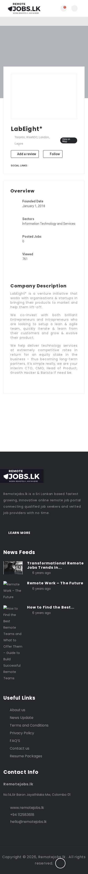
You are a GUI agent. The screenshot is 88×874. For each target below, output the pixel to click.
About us (17, 710)
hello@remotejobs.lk (28, 821)
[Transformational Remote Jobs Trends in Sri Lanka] (13, 567)
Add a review (26, 154)
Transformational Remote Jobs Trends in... (55, 565)
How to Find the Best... (50, 607)
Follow (54, 154)
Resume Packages (26, 756)
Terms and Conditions (29, 725)
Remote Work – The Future (55, 583)
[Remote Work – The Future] (13, 590)
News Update (21, 717)
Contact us (19, 748)
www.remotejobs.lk (27, 807)
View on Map (66, 140)
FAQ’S (15, 740)
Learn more (19, 533)
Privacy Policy (22, 733)
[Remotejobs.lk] (23, 8)
